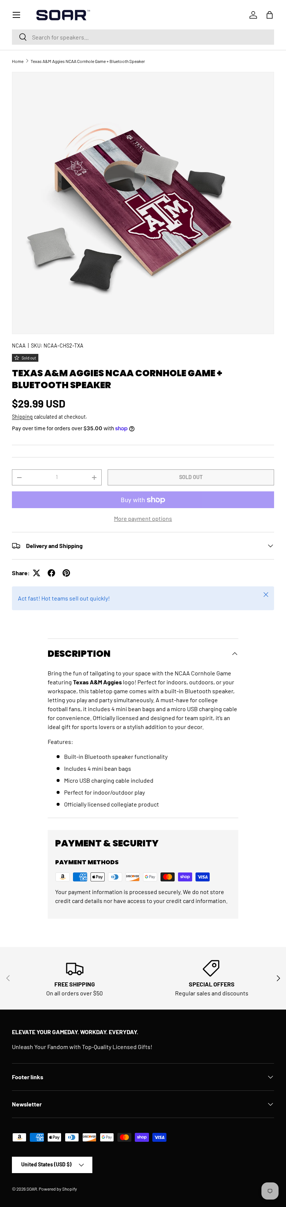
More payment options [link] (143, 518)
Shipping (22, 417)
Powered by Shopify (58, 1188)
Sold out (191, 477)
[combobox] (143, 37)
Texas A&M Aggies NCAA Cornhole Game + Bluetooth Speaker (88, 61)
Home (17, 61)
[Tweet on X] (36, 573)
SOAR (31, 1188)
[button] (269, 15)
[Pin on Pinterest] (66, 573)
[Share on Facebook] (51, 573)
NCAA (19, 345)
